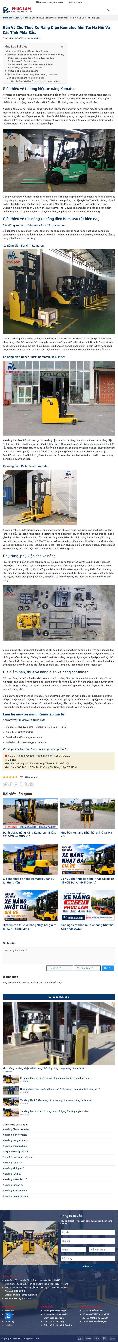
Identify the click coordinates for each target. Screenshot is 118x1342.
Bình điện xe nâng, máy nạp (18, 1157)
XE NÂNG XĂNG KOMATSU (95, 1314)
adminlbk (36, 38)
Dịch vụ (18, 17)
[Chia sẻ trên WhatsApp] (5, 784)
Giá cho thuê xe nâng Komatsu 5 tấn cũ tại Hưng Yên (28, 880)
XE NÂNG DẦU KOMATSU (94, 1310)
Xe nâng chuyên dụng (15, 1146)
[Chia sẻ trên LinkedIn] (31, 784)
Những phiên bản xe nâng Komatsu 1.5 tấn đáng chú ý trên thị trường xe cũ (60, 1089)
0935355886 (18, 1291)
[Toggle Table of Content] (61, 47)
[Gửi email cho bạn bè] (21, 784)
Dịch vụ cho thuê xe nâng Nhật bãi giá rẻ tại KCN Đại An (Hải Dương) (87, 880)
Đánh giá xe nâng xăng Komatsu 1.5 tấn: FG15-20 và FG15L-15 (29, 834)
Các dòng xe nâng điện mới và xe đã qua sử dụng (32, 58)
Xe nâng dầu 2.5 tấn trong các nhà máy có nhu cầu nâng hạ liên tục (56, 1100)
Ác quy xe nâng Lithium (15, 1151)
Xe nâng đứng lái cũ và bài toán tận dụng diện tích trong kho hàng (55, 1078)
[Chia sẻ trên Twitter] (16, 784)
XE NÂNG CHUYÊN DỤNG (94, 1321)
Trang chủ (7, 17)
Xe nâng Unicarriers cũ (15, 1196)
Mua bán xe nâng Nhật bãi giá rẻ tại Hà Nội (86, 834)
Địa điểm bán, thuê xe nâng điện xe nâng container (32, 74)
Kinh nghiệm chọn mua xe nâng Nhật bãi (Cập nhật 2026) (87, 927)
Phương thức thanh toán (55, 1310)
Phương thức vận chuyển (55, 1314)
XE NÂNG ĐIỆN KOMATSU (95, 1318)
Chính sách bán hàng (54, 1321)
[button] (108, 10)
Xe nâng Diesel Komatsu (16, 1129)
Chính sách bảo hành (54, 1318)
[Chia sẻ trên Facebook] (10, 784)
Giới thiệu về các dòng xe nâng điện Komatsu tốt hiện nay (35, 54)
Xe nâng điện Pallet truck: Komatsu (27, 67)
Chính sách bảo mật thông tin (58, 1325)
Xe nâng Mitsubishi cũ (15, 1179)
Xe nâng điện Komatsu (15, 1134)
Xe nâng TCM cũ (12, 1173)
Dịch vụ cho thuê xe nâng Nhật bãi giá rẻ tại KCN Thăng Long (29, 927)
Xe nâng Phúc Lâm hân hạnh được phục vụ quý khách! (37, 81)
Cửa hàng (9, 1321)
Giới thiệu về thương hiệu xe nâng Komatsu (27, 51)
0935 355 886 (44, 756)
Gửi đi (107, 968)
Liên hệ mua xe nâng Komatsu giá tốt (25, 78)
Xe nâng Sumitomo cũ (15, 1190)
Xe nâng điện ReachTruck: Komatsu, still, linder (32, 64)
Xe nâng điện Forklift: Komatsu (25, 61)
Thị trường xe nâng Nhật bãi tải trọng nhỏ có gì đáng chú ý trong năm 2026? (43, 1068)
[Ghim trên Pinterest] (26, 784)
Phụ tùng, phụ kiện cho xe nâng (22, 71)
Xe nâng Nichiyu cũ (13, 1168)
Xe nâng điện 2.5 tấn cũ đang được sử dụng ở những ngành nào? (54, 1111)
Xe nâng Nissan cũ (13, 1184)
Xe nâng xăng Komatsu (15, 1140)
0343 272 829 (27, 756)
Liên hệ (8, 1325)
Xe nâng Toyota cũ (13, 1162)
